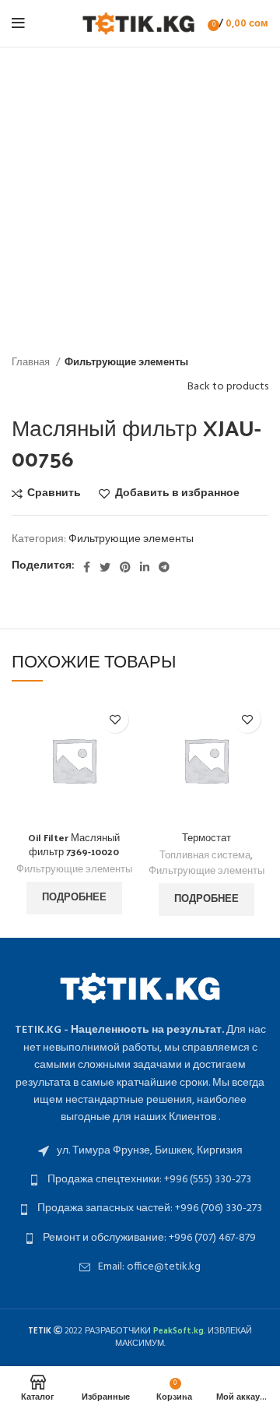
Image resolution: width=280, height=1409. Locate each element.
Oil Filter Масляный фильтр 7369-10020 (74, 844)
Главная (32, 362)
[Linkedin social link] (144, 567)
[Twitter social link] (105, 567)
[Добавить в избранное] (114, 719)
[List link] (140, 1151)
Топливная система (204, 856)
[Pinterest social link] (125, 567)
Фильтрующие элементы (126, 362)
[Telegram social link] (164, 567)
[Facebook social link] (87, 567)
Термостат (206, 837)
